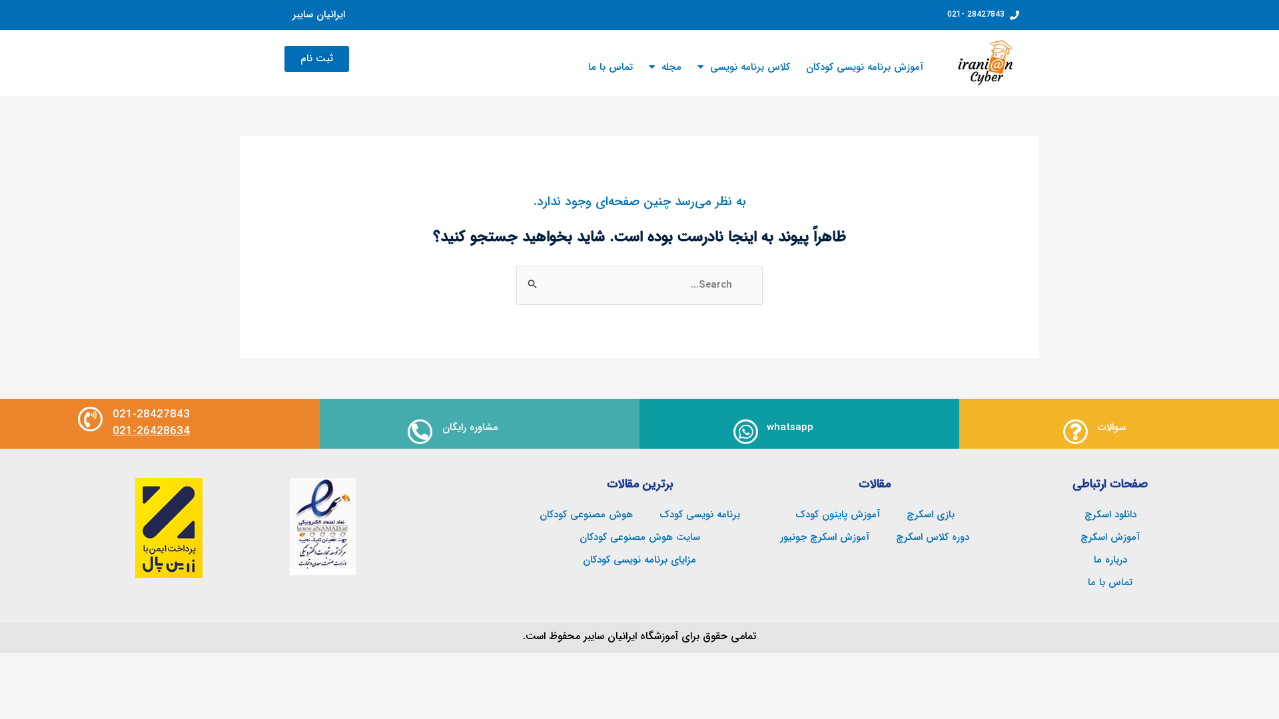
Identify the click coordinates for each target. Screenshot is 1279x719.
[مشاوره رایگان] (420, 431)
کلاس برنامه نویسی (750, 67)
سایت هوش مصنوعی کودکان (640, 537)
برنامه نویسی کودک (699, 515)
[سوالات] (1075, 431)
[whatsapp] (745, 431)
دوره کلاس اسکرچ (932, 537)
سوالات (1112, 427)
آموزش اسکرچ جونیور (824, 537)
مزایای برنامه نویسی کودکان (639, 560)
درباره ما (1110, 560)
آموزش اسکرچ (1110, 537)
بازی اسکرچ (931, 515)
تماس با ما (610, 67)
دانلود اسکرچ (1110, 515)
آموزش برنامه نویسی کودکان (864, 67)
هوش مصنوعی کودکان (586, 515)
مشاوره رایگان (470, 427)
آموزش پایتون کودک (837, 515)
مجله (671, 67)
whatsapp (790, 427)
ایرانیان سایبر (318, 15)
